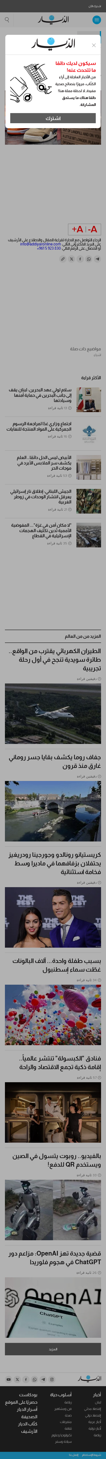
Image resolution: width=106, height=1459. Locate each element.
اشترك (53, 118)
